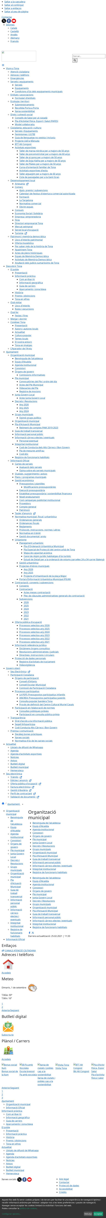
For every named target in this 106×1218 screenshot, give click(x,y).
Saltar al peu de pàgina (16, 11)
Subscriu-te (8, 1034)
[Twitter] (4, 20)
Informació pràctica (12, 1110)
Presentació (12, 1130)
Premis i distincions (16, 1140)
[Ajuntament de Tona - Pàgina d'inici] (19, 55)
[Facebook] (9, 20)
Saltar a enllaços (12, 8)
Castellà (14, 31)
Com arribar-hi (13, 1114)
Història (10, 1137)
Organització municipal (45, 852)
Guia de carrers (14, 1120)
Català (13, 28)
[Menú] (3, 65)
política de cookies (28, 1208)
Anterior (6, 1010)
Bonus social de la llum (10, 1073)
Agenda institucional (43, 829)
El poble (6, 1127)
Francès (14, 41)
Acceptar (98, 1214)
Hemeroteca (12, 1173)
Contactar (7, 17)
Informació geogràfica (18, 1117)
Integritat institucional (44, 869)
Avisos (9, 1163)
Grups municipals (42, 849)
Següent (14, 1010)
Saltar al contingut (14, 4)
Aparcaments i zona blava (19, 1124)
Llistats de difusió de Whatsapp (22, 1150)
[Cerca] (74, 60)
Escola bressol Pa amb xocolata (28, 1073)
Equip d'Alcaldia (41, 826)
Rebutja (88, 1214)
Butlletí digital (13, 1166)
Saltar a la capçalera (14, 1)
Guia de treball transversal (16, 893)
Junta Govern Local (42, 842)
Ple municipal (17, 850)
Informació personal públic (16, 903)
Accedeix (6, 972)
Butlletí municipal (15, 1170)
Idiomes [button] (10, 24)
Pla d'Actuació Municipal (15, 883)
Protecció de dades (69, 1185)
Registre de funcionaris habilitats (16, 933)
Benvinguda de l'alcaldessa (46, 822)
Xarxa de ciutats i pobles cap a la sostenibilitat (46, 1081)
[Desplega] (22, 804)
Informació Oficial (15, 939)
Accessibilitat (66, 1188)
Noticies (10, 1160)
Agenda (10, 1153)
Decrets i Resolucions (44, 845)
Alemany (14, 37)
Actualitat (7, 1147)
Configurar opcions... (11, 1214)
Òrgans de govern (42, 836)
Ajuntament (13, 804)
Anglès (14, 34)
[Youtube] (14, 20)
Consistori (15, 840)
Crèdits (63, 1192)
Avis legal (64, 1179)
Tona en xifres (13, 1143)
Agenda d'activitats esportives (21, 1157)
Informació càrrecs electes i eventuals (52, 865)
